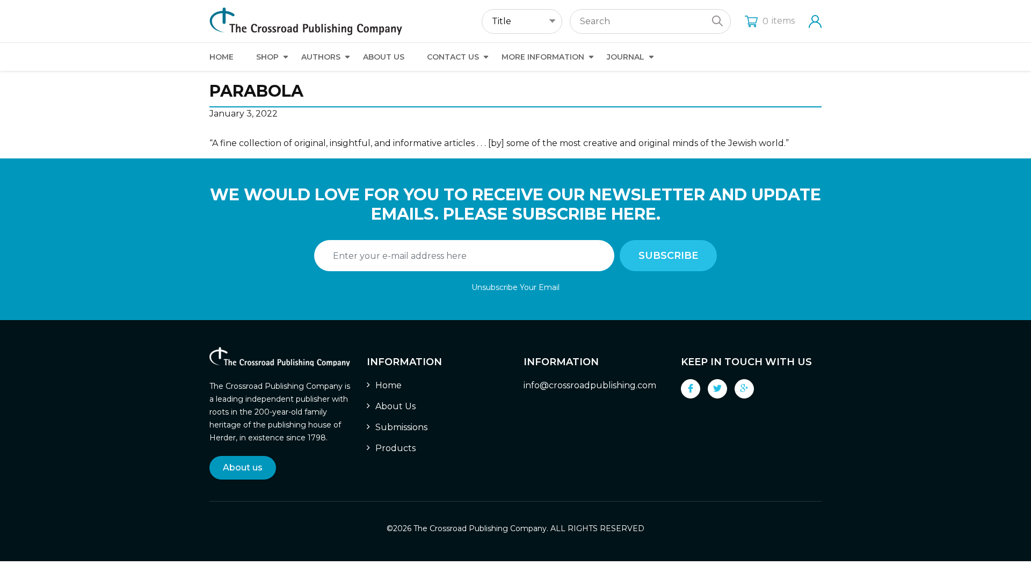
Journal (625, 57)
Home (221, 57)
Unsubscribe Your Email (515, 287)
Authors (320, 57)
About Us (383, 57)
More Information (543, 57)
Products (395, 448)
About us (243, 467)
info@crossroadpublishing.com (590, 385)
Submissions (401, 427)
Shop (267, 57)
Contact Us (453, 57)
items (779, 21)
